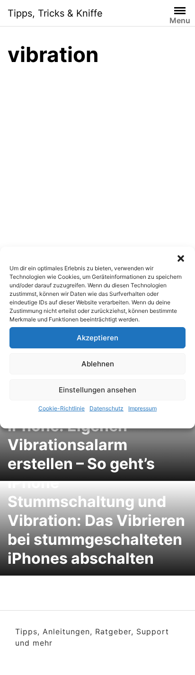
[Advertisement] (97, 177)
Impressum (142, 408)
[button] (181, 258)
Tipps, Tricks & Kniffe (55, 13)
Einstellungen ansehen (97, 389)
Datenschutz (106, 408)
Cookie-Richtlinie (61, 408)
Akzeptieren (97, 337)
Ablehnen (97, 363)
